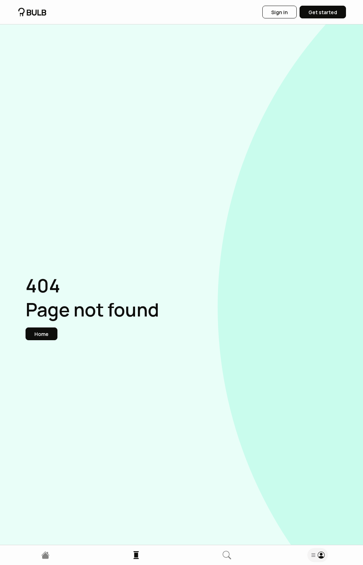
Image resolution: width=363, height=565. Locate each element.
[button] (41, 333)
